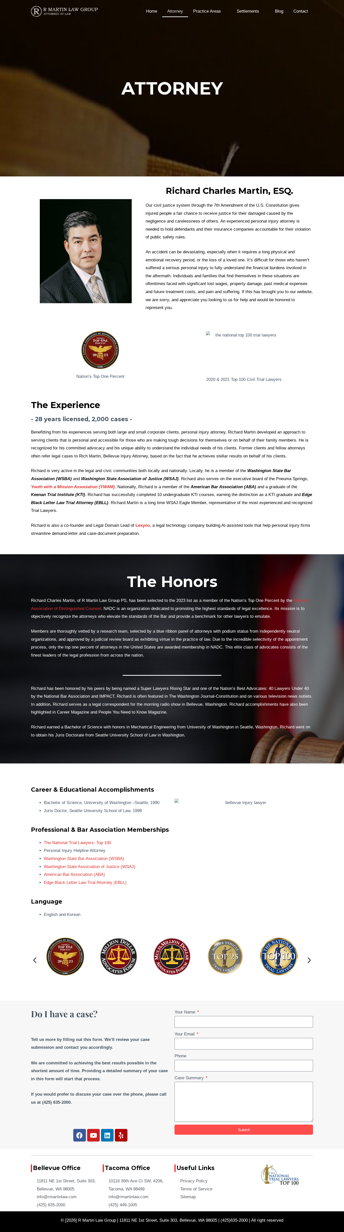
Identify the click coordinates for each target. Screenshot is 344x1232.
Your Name (185, 1012)
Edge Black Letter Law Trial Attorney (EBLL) (85, 882)
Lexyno (142, 525)
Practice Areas (207, 11)
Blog (279, 11)
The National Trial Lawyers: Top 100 (77, 842)
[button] (35, 960)
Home (151, 11)
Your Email (185, 1034)
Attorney (175, 11)
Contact (300, 11)
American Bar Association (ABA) (74, 874)
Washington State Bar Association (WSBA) (84, 858)
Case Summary (190, 1077)
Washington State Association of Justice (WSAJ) (89, 866)
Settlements (248, 11)
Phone (180, 1056)
